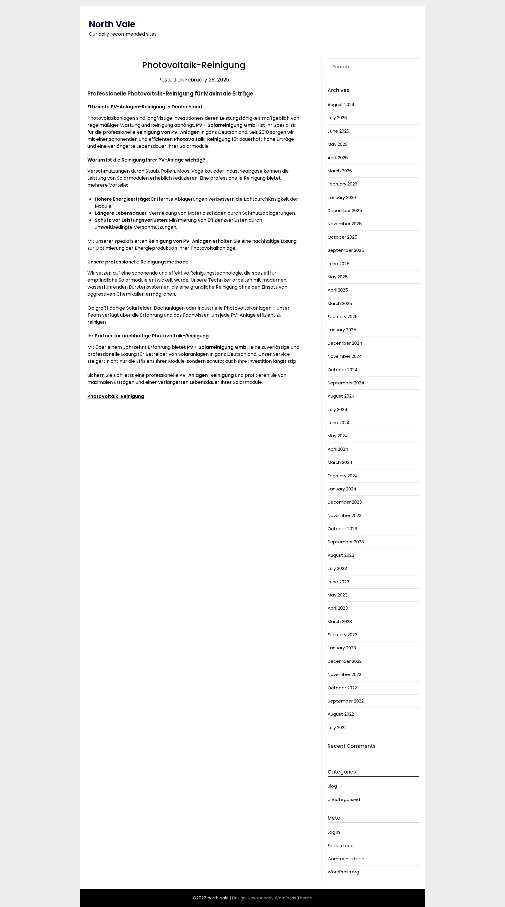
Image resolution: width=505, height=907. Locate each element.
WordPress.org (343, 872)
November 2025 (345, 224)
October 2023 (342, 529)
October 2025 (342, 237)
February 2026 (342, 184)
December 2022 (345, 661)
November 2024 (345, 356)
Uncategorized (344, 799)
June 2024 (339, 422)
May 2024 (338, 436)
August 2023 (341, 555)
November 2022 (344, 674)
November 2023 (345, 515)
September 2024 (346, 383)
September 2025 (346, 250)
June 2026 (338, 131)
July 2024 (337, 409)
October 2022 (342, 688)
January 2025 (342, 330)
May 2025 (338, 277)
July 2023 (337, 568)
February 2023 (342, 635)
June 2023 (338, 582)
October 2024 (342, 370)
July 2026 (337, 118)
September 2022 (346, 701)
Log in (334, 832)
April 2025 (338, 290)
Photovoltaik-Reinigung (115, 396)
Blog (332, 786)
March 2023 (340, 621)
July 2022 (337, 727)
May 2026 (337, 144)
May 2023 (337, 595)
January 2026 (342, 197)
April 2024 (338, 449)
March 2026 (340, 171)
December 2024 (345, 343)
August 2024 (341, 396)
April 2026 (338, 158)
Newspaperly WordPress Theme (280, 898)
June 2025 (339, 264)
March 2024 (340, 462)
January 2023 (342, 648)
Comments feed (346, 859)
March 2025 (340, 303)
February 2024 (343, 476)
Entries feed (341, 845)
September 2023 (346, 542)
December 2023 (345, 502)
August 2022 (341, 714)
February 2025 (343, 316)
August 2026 (341, 104)
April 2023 (338, 608)
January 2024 (342, 489)
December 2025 (345, 210)
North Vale (112, 24)
